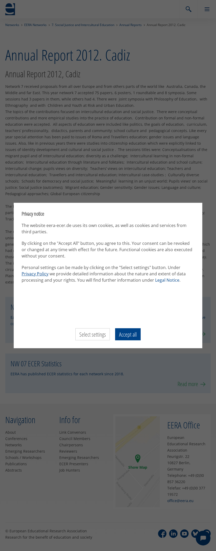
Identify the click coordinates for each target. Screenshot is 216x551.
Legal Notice (167, 280)
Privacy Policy (35, 274)
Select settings (92, 334)
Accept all (128, 334)
